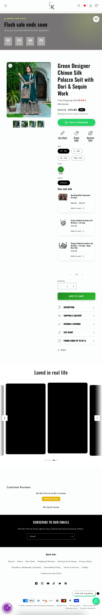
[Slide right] (48, 124)
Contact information (87, 608)
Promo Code (76, 139)
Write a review (51, 499)
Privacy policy (75, 606)
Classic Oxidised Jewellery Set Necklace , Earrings (82, 221)
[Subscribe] (72, 536)
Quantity (61, 281)
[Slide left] (9, 124)
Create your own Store (51, 573)
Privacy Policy (85, 561)
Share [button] (63, 350)
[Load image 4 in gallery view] (40, 124)
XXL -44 (78, 158)
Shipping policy (72, 608)
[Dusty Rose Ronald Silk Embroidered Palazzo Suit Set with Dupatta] (53, 418)
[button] (5, 6)
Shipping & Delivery (46, 561)
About (20, 561)
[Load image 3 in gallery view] (32, 124)
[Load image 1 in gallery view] (16, 124)
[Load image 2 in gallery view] (24, 124)
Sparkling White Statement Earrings (80, 196)
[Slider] (51, 418)
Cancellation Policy (52, 567)
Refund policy (62, 606)
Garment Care (90, 139)
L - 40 (77, 151)
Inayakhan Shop (31, 606)
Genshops (50, 606)
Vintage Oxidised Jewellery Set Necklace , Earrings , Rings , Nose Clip (82, 245)
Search (11, 561)
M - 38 (63, 151)
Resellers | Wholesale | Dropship (26, 567)
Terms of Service (71, 567)
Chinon (63, 183)
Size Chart (62, 137)
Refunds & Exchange (67, 561)
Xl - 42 (63, 158)
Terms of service (89, 606)
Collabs (85, 567)
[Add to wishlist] (63, 197)
